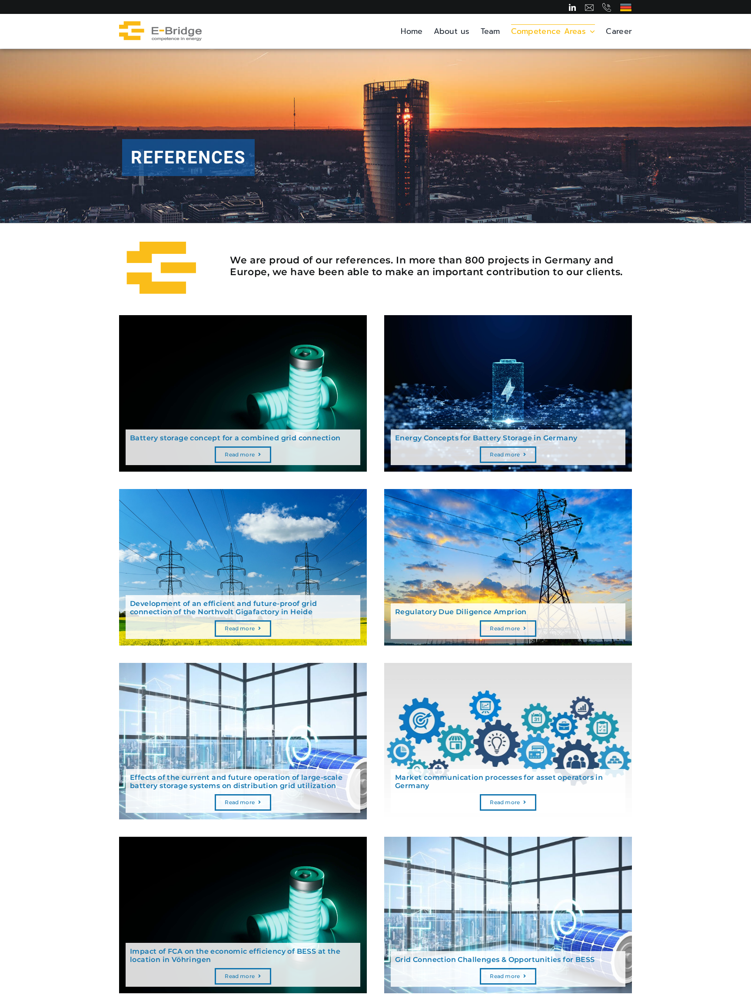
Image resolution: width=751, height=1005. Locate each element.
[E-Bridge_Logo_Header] (160, 24)
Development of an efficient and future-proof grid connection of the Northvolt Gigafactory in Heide (223, 607)
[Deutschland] (626, 6)
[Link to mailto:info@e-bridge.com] (589, 7)
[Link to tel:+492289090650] (606, 7)
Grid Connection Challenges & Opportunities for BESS (495, 959)
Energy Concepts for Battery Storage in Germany (486, 438)
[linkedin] (572, 7)
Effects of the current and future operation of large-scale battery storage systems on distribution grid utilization (236, 781)
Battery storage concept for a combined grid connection (235, 438)
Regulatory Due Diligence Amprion (461, 612)
